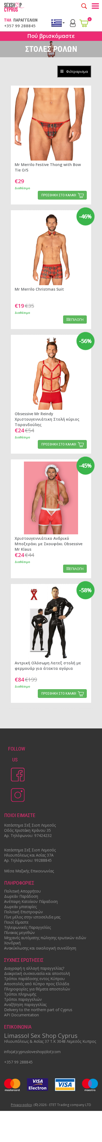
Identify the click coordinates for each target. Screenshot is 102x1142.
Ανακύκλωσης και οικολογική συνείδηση (40, 948)
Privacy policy (21, 1105)
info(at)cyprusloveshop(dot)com (32, 1051)
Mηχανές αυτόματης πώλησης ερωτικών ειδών (45, 937)
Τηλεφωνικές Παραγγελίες (27, 927)
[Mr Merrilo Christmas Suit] (51, 248)
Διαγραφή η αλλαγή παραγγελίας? (34, 968)
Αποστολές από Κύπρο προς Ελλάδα (36, 983)
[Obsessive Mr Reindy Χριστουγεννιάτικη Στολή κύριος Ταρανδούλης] (51, 373)
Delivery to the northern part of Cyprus (38, 1009)
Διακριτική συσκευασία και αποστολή (37, 973)
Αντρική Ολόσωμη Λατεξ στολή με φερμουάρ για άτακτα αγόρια (48, 665)
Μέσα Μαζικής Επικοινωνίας (29, 870)
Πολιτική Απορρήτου (22, 891)
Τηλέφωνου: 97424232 (31, 835)
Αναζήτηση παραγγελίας (25, 1004)
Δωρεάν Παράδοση (21, 896)
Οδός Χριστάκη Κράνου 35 (27, 830)
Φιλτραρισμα (77, 71)
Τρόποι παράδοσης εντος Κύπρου (34, 978)
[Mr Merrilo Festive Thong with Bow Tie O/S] (51, 124)
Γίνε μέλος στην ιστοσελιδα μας (32, 917)
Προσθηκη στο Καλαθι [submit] (58, 195)
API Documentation (21, 1014)
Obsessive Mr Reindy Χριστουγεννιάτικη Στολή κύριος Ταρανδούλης (47, 419)
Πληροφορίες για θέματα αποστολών (37, 989)
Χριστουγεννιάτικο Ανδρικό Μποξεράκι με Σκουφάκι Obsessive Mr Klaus (48, 544)
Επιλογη (76, 319)
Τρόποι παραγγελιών (23, 999)
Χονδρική (12, 942)
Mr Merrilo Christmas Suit (39, 289)
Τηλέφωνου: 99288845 (31, 860)
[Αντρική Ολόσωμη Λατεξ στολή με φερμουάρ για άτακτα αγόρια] (51, 622)
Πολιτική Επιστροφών (23, 911)
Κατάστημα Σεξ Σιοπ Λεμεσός (30, 825)
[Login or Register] (73, 22)
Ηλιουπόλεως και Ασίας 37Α (29, 855)
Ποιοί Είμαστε (16, 922)
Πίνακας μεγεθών (19, 932)
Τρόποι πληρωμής (20, 994)
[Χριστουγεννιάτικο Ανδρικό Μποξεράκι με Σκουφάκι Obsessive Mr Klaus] (51, 498)
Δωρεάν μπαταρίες (20, 906)
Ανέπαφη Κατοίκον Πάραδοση (31, 901)
